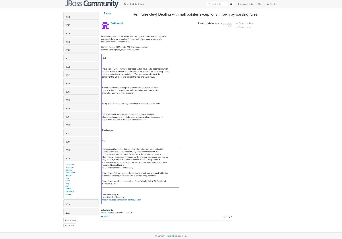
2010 (68, 150)
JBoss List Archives (133, 4)
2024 (68, 33)
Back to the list (244, 27)
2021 (68, 58)
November (70, 167)
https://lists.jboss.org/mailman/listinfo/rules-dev (121, 199)
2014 (68, 116)
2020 (68, 66)
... (103, 55)
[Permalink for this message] (231, 25)
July (67, 178)
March (68, 188)
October (69, 170)
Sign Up (273, 4)
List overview (71, 220)
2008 (68, 204)
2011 (68, 141)
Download (70, 225)
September (70, 172)
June (68, 180)
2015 (68, 108)
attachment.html (108, 212)
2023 (68, 41)
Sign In (262, 4)
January (69, 194)
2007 (68, 212)
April (67, 186)
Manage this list (246, 4)
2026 (68, 16)
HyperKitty (170, 235)
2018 (68, 83)
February (70, 191)
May (67, 183)
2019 (68, 75)
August (68, 175)
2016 (68, 100)
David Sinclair (117, 23)
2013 (68, 125)
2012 (68, 133)
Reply (105, 216)
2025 (68, 25)
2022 (68, 50)
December (70, 164)
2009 (68, 158)
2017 (68, 91)
